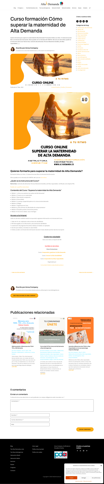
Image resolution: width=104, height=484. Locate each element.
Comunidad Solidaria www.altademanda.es (52, 265)
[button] (101, 465)
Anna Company (17, 350)
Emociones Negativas (83, 44)
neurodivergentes (82, 57)
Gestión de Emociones (83, 51)
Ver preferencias (96, 477)
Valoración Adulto (15, 458)
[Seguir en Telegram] (83, 21)
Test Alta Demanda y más (32, 8)
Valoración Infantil (56, 8)
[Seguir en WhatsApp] (87, 21)
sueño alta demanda (82, 68)
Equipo (79, 8)
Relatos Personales (82, 64)
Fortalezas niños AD (82, 50)
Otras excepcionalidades (83, 59)
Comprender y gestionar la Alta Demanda (54, 252)
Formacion (69, 87)
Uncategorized (81, 70)
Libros (79, 53)
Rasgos (79, 62)
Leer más (14, 366)
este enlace (44, 177)
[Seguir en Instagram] (80, 21)
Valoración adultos (66, 8)
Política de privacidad (87, 481)
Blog (15, 8)
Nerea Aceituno (81, 55)
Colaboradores (81, 38)
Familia (63, 87)
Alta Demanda (81, 31)
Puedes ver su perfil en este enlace (19, 187)
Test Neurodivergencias (16, 452)
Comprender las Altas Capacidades (53, 258)
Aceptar (71, 477)
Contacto (85, 8)
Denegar (84, 477)
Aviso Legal (35, 446)
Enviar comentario (85, 429)
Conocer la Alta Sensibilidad (54, 255)
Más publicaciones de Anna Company (24, 295)
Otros (78, 61)
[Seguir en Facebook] (77, 21)
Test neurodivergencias (44, 8)
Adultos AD (80, 29)
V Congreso (20, 8)
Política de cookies (78, 481)
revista (79, 66)
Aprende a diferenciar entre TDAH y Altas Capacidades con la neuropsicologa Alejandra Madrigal (79, 348)
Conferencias (80, 40)
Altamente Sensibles (82, 33)
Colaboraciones (81, 37)
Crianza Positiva (55, 87)
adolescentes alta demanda (84, 27)
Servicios (74, 8)
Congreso (13, 467)
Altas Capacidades (82, 35)
